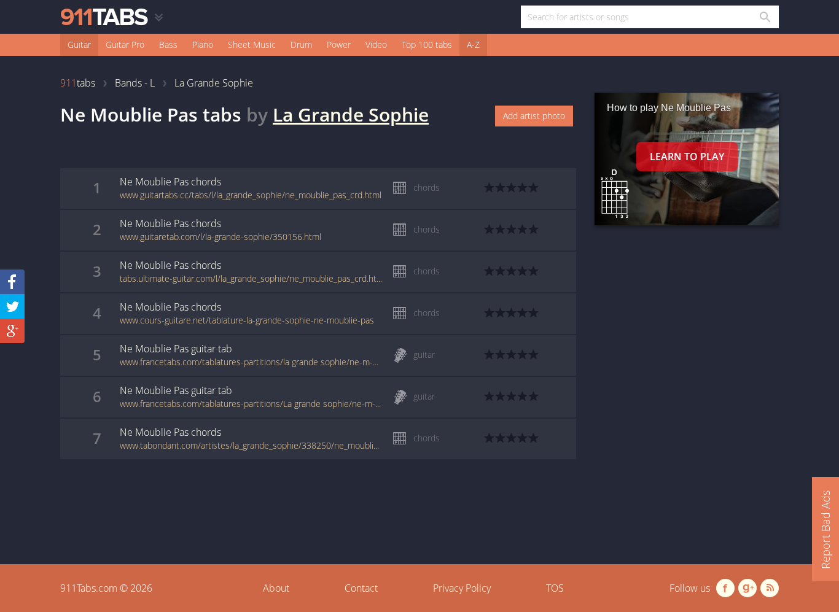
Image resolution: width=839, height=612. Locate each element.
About (276, 588)
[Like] (12, 281)
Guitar (79, 44)
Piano (202, 44)
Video (376, 44)
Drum (301, 44)
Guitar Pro (125, 44)
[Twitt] (12, 306)
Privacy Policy (462, 588)
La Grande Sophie (351, 114)
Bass (168, 44)
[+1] (12, 331)
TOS (555, 588)
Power (339, 44)
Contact (361, 588)
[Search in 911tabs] (764, 17)
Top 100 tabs (427, 44)
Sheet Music (252, 44)
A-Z (473, 44)
